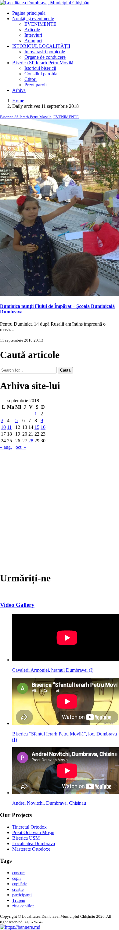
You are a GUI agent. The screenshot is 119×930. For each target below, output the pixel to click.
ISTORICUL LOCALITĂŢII (41, 46)
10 (3, 427)
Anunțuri (33, 40)
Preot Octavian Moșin (33, 832)
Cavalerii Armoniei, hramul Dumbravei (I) (52, 670)
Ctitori (30, 79)
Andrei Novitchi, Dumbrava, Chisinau (49, 803)
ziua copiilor (23, 906)
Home (18, 100)
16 (43, 427)
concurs (18, 873)
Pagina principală (28, 13)
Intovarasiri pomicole (44, 51)
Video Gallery (17, 605)
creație (17, 889)
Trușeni (18, 900)
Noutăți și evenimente (33, 18)
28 (30, 440)
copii (16, 878)
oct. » (21, 447)
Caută (65, 370)
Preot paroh (35, 84)
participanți (22, 895)
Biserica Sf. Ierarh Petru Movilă (42, 62)
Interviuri (33, 35)
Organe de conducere (45, 57)
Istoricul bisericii (40, 68)
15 (36, 427)
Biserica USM (26, 838)
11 (9, 427)
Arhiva (19, 90)
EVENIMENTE (40, 24)
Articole (32, 29)
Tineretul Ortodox (29, 827)
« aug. (6, 447)
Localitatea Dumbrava (33, 843)
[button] (20, 927)
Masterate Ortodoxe (31, 849)
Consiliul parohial (41, 73)
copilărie (19, 884)
